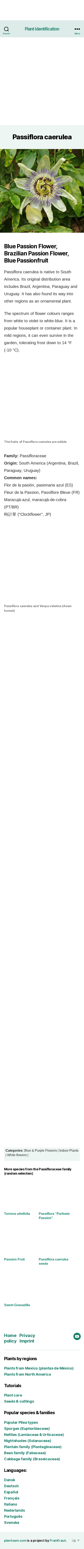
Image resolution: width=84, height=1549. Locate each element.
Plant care (13, 1395)
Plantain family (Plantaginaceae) (32, 1447)
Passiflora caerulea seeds (53, 1261)
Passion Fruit (14, 1259)
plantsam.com (15, 1540)
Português (13, 1516)
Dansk (9, 1480)
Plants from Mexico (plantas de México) (39, 1368)
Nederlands (14, 1510)
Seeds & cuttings (19, 1401)
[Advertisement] (42, 81)
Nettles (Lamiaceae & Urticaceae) (34, 1434)
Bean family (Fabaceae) (25, 1453)
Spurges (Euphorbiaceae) (27, 1428)
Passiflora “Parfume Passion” (54, 1216)
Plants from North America (27, 1374)
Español (11, 1492)
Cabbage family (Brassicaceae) (32, 1459)
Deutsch (11, 1486)
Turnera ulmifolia (17, 1213)
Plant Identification (42, 29)
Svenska (11, 1522)
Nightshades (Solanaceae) (27, 1441)
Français (11, 1498)
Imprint (27, 1341)
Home (10, 1335)
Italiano (10, 1504)
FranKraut (58, 1540)
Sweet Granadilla (17, 1305)
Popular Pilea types (21, 1422)
